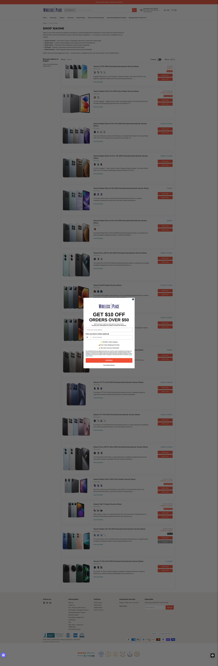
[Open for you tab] (212, 655)
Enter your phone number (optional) (97, 334)
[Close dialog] (133, 299)
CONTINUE (109, 360)
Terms (91, 355)
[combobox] (89, 337)
